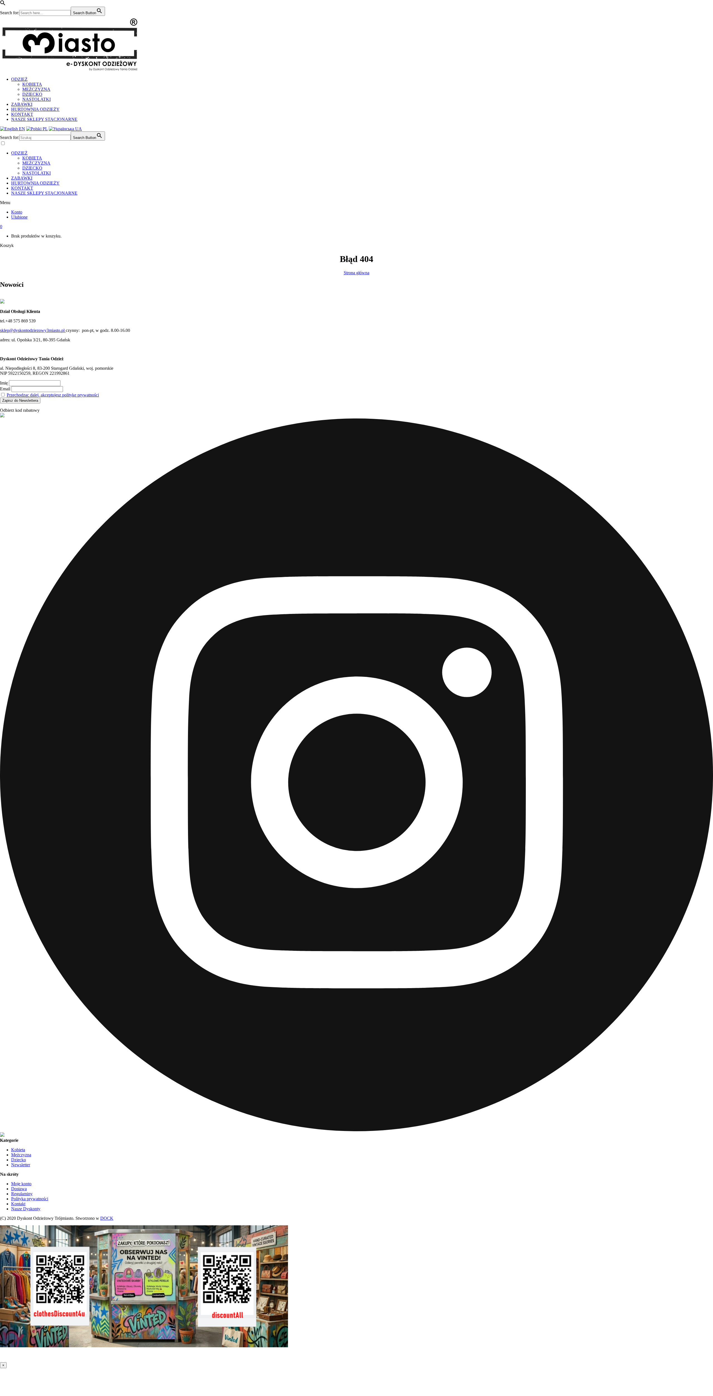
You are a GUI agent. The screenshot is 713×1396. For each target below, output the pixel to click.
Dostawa (19, 1188)
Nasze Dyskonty (25, 1208)
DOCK (106, 1218)
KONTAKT (22, 114)
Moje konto (21, 1183)
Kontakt (18, 1203)
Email (5, 388)
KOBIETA (32, 84)
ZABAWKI (21, 104)
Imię (4, 383)
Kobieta (18, 1149)
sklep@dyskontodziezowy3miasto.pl (33, 330)
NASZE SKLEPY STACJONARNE (44, 119)
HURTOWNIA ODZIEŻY (35, 109)
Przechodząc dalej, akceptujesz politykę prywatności (53, 395)
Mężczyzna (21, 1154)
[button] (3, 4)
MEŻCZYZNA (36, 89)
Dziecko (18, 1159)
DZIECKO (32, 94)
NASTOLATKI (36, 99)
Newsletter (20, 1164)
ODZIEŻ (19, 79)
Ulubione (19, 217)
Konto (16, 212)
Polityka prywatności (29, 1198)
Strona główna (356, 272)
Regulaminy (22, 1193)
